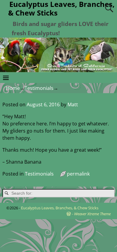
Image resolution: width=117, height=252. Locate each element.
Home (13, 88)
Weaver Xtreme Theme (92, 213)
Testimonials (39, 88)
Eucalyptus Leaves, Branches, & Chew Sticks (59, 207)
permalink (78, 173)
